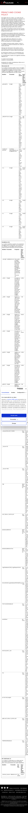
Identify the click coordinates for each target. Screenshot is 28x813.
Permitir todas (14, 415)
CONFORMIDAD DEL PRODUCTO (21, 790)
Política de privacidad (18, 50)
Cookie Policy (5, 792)
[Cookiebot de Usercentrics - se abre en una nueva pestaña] (17, 389)
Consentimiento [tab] (5, 392)
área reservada (23, 788)
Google (11, 84)
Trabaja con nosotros (14, 788)
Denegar (14, 423)
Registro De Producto (9, 790)
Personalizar (13, 419)
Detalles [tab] (13, 392)
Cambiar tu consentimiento (7, 60)
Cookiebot (10, 63)
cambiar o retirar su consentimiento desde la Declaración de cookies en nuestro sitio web (12, 44)
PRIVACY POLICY (12, 792)
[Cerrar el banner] (25, 388)
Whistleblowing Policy (21, 792)
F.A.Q (2, 790)
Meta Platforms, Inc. (23, 486)
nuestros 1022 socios (12, 399)
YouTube (23, 431)
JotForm (23, 620)
